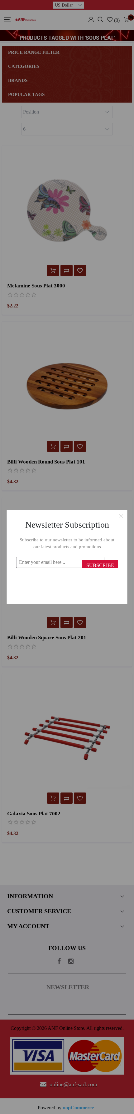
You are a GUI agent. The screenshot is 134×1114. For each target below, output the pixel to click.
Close (121, 516)
